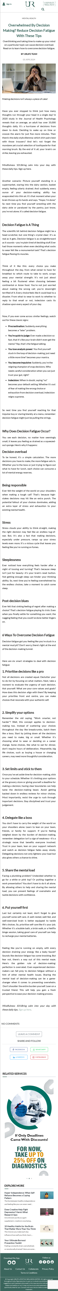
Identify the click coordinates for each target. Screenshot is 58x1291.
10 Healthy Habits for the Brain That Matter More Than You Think (20, 1227)
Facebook (20, 1049)
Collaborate (34, 1269)
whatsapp (40, 1049)
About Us (8, 1269)
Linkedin (20, 1057)
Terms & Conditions (29, 1273)
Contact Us (20, 1269)
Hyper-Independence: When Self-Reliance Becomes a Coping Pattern (19, 1195)
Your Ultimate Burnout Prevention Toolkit (15, 1241)
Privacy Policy (48, 1269)
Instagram (40, 1057)
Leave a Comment (29, 1034)
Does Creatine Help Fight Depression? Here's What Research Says (16, 1212)
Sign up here (24, 1009)
